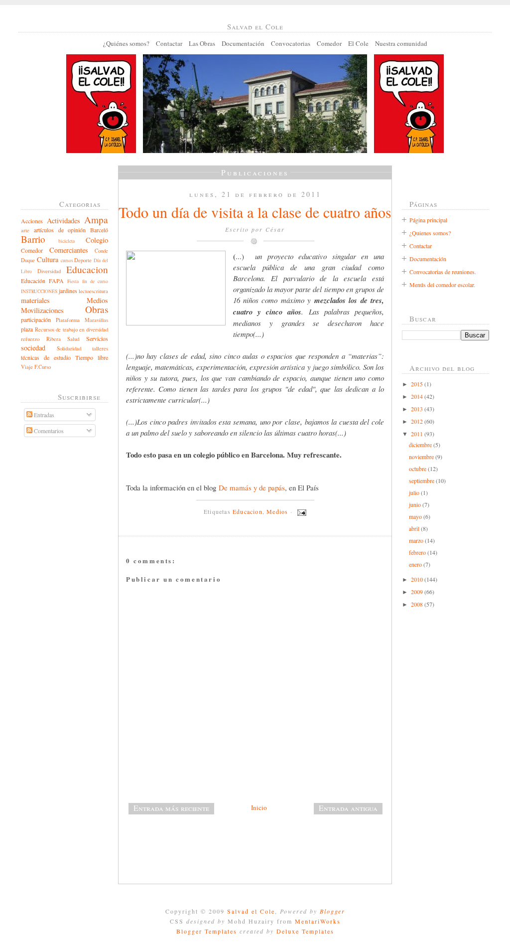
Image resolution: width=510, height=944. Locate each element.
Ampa (96, 219)
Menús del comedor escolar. (442, 285)
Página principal (428, 220)
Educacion (87, 269)
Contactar (169, 43)
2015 (417, 384)
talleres (100, 348)
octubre (418, 468)
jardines (68, 291)
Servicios (97, 338)
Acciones (32, 221)
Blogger (332, 911)
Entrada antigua (348, 808)
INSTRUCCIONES (39, 291)
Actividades (63, 220)
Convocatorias (290, 43)
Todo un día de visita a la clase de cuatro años (255, 212)
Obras (96, 309)
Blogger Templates (206, 931)
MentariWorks (318, 921)
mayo (416, 516)
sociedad (33, 347)
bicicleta (66, 241)
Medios (97, 300)
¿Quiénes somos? (126, 43)
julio (415, 492)
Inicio (259, 807)
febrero (418, 552)
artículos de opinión (60, 230)
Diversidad (49, 271)
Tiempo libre (91, 357)
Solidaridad (69, 348)
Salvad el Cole (251, 911)
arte (25, 230)
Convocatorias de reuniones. (442, 272)
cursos (67, 260)
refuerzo (30, 338)
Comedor (329, 43)
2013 (417, 409)
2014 (417, 396)
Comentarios (48, 431)
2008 (417, 604)
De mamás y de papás (252, 487)
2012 (417, 421)
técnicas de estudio (46, 357)
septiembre (422, 480)
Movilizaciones (42, 310)
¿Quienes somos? (430, 233)
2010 (417, 579)
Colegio (97, 240)
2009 (417, 592)
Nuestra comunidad (401, 43)
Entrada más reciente (171, 808)
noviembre (422, 457)
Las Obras (202, 43)
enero (416, 564)
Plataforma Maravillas (82, 319)
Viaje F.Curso (36, 366)
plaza (27, 329)
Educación (33, 281)
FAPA (56, 281)
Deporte (83, 260)
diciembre (421, 445)
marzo (417, 540)
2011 (417, 434)
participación (36, 319)
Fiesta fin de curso (87, 281)
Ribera (53, 338)
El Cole (358, 43)
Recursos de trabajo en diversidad (71, 329)
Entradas (43, 415)
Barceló (99, 230)
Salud (73, 338)
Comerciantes (68, 250)
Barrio (33, 239)
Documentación (243, 43)
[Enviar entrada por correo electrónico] (300, 511)
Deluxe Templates (305, 931)
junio (415, 504)
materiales (35, 300)
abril (415, 528)
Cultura (47, 259)
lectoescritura (93, 291)
